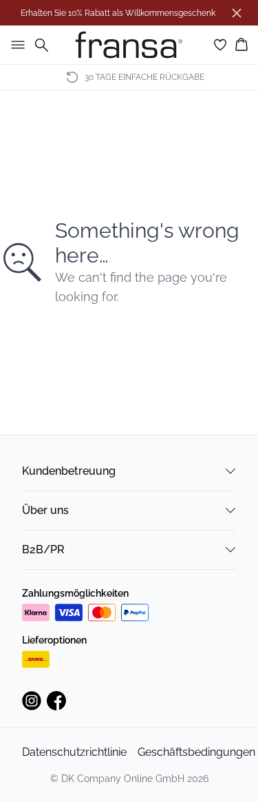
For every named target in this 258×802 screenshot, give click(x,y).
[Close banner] (236, 13)
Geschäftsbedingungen (196, 752)
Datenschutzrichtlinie (74, 752)
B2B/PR (43, 549)
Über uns (45, 510)
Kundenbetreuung (69, 470)
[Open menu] (15, 45)
